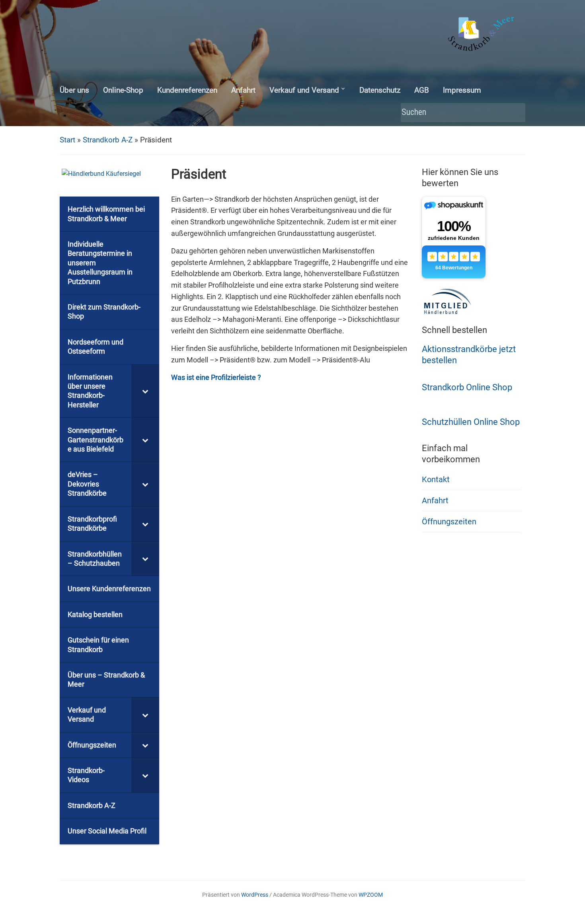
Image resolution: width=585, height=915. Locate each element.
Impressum (462, 90)
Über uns (74, 90)
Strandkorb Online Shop (467, 387)
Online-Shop (123, 90)
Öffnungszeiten (449, 521)
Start (67, 139)
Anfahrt (243, 90)
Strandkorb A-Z (108, 139)
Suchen (515, 113)
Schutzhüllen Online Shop (471, 422)
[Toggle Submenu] (145, 391)
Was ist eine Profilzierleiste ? (216, 377)
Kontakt (436, 479)
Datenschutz (379, 90)
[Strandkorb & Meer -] (482, 35)
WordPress (254, 895)
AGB (421, 90)
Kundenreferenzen (187, 90)
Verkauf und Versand (304, 90)
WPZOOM (371, 895)
